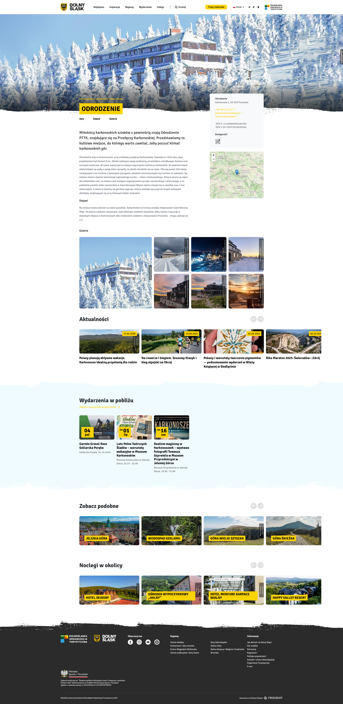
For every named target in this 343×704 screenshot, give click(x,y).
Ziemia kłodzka (177, 642)
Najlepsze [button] (99, 7)
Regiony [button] (129, 7)
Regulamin (252, 652)
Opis (81, 118)
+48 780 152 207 (224, 109)
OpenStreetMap (253, 197)
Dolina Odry (216, 645)
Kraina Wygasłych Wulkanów (183, 649)
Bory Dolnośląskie (219, 642)
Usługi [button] (160, 7)
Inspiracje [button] (114, 7)
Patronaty (251, 649)
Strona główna (86, 98)
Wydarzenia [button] (145, 7)
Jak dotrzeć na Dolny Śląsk (259, 642)
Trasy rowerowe (216, 6)
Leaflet (244, 197)
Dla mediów (252, 645)
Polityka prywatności (256, 656)
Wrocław (215, 652)
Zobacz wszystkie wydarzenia (97, 407)
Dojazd (96, 118)
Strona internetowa (225, 116)
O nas (249, 666)
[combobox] (238, 7)
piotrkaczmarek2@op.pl (227, 113)
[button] (236, 172)
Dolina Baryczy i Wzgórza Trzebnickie (227, 649)
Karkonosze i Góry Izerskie (109, 98)
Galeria (113, 118)
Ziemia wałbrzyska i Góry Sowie (184, 652)
